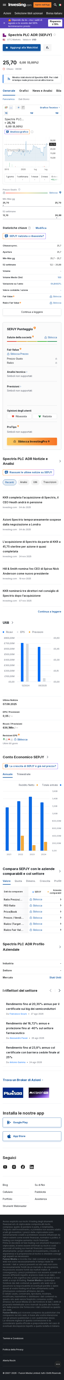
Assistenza (41, 1198)
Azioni (7, 13)
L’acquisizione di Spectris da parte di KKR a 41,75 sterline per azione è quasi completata (32, 546)
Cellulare (8, 1191)
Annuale (8, 774)
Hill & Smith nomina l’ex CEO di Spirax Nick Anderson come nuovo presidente (31, 571)
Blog (5, 1184)
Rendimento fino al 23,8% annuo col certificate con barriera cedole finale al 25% (32, 1052)
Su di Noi (40, 1184)
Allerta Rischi (9, 1360)
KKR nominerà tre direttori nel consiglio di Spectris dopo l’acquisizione (31, 593)
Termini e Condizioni (13, 1338)
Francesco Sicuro (18, 1014)
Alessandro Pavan (19, 1038)
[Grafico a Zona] (11, 107)
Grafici (24, 90)
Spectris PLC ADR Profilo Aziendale (23, 947)
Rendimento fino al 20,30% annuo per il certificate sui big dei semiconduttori (32, 1006)
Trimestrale (24, 774)
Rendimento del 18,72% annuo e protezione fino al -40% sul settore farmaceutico (29, 1028)
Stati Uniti (55, 977)
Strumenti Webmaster (15, 1206)
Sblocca (53, 192)
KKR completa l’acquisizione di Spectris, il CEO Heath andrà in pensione (31, 500)
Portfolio (7, 1198)
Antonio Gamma (17, 1062)
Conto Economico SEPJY (23, 757)
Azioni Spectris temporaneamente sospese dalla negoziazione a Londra (32, 522)
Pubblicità (40, 1191)
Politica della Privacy (13, 1349)
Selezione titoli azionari (29, 13)
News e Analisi (42, 90)
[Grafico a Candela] (6, 107)
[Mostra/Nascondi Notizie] (23, 107)
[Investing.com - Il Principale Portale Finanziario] (20, 5)
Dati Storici (24, 99)
